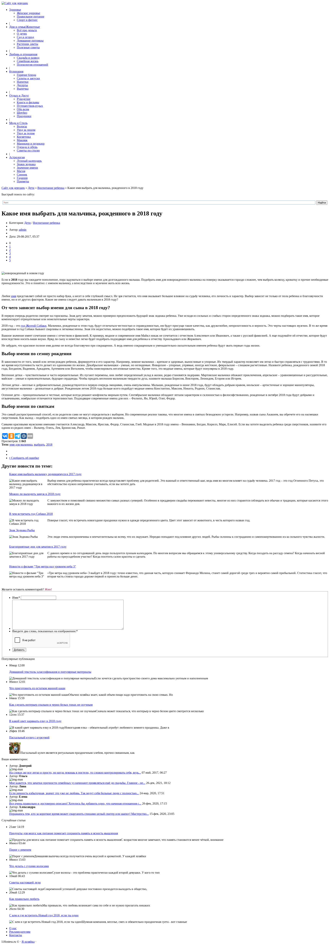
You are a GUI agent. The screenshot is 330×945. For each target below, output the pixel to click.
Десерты (22, 85)
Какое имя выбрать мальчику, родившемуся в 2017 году (45, 474)
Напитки (22, 81)
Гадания (22, 178)
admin (22, 229)
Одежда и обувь (27, 147)
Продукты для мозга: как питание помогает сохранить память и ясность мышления (63, 833)
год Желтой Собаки (33, 325)
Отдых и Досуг (19, 95)
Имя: (16, 597)
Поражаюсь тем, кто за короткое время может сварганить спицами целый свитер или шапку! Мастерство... (79, 813)
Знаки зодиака (26, 164)
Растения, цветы (27, 44)
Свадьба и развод (28, 57)
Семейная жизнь (27, 61)
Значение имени (27, 167)
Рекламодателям (19, 931)
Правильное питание (30, 16)
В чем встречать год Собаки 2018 (31, 513)
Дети (31, 187)
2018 (49, 444)
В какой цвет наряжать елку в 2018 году (35, 721)
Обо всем (23, 109)
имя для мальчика (21, 444)
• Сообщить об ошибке (24, 458)
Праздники (24, 116)
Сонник (22, 174)
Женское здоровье (28, 13)
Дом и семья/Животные (24, 26)
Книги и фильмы (28, 102)
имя (13, 296)
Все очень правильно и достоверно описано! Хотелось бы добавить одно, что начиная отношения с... (75, 803)
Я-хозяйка (28, 941)
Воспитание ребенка (50, 187)
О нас (13, 928)
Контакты (15, 935)
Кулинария (16, 71)
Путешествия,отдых (30, 105)
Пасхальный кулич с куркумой (29, 737)
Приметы (23, 181)
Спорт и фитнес (27, 20)
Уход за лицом (26, 129)
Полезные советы (28, 47)
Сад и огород (25, 37)
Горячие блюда (26, 75)
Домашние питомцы (30, 40)
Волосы (22, 126)
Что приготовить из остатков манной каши (37, 688)
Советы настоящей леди (25, 882)
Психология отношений (32, 64)
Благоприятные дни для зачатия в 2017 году (37, 546)
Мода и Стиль (18, 123)
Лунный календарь (29, 160)
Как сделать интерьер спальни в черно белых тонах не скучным (51, 704)
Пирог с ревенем (20, 849)
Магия (21, 171)
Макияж (22, 140)
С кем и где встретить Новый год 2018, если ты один (43, 915)
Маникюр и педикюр (30, 143)
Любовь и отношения (23, 54)
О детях (22, 33)
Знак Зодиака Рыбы (22, 530)
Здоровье (15, 9)
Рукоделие (23, 99)
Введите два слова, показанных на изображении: (45, 631)
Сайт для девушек (13, 187)
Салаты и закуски (28, 78)
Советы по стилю (28, 150)
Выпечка (22, 88)
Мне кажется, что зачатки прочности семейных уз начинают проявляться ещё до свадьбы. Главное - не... (77, 783)
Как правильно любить (24, 899)
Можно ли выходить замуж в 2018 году (35, 494)
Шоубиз (22, 112)
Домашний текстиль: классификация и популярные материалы (50, 671)
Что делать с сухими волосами (29, 866)
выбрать (39, 444)
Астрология (17, 157)
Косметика (24, 136)
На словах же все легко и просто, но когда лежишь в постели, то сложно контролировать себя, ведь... (75, 772)
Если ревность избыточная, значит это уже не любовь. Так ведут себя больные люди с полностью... (74, 793)
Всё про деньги (27, 30)
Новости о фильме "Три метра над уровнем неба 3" (42, 566)
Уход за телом (26, 133)
